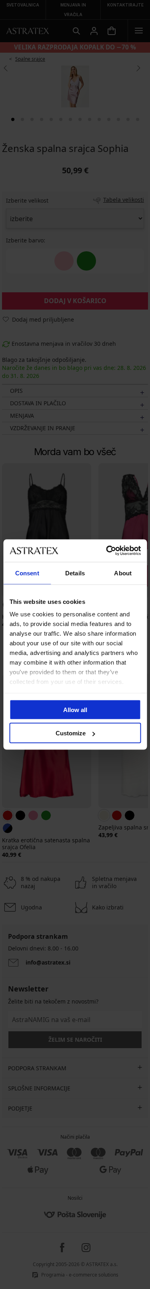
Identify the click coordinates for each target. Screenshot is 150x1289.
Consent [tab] (27, 572)
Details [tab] (75, 572)
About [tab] (123, 572)
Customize (71, 733)
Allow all (75, 709)
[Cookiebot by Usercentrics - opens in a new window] (107, 551)
